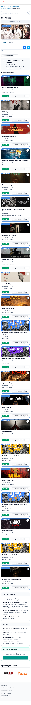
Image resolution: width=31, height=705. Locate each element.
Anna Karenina (7, 431)
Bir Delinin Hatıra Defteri (10, 87)
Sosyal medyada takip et (15, 658)
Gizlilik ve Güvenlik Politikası (8, 688)
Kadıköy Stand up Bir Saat (10, 456)
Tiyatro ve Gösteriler (6, 8)
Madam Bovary (7, 185)
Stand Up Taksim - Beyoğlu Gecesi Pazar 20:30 (14, 505)
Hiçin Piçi (5, 112)
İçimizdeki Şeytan (8, 530)
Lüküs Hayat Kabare (8, 480)
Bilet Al (5, 96)
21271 (15, 55)
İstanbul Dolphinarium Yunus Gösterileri (15, 160)
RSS (2, 698)
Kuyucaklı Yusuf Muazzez (10, 136)
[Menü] (28, 2)
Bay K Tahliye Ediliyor (9, 235)
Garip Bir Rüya (7, 284)
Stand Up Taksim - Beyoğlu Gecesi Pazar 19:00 (14, 333)
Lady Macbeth (6, 407)
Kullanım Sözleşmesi (6, 690)
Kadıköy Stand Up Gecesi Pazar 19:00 (13, 358)
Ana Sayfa (4, 6)
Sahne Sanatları (16, 6)
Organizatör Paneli (6, 693)
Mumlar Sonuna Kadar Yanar (11, 579)
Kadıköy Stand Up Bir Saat (10, 555)
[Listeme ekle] (27, 26)
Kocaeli (9, 6)
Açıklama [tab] (11, 42)
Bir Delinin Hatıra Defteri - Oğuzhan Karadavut (13, 210)
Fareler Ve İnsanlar (8, 308)
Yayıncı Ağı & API (5, 695)
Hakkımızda (4, 685)
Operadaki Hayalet (8, 383)
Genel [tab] (4, 42)
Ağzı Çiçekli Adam (8, 259)
